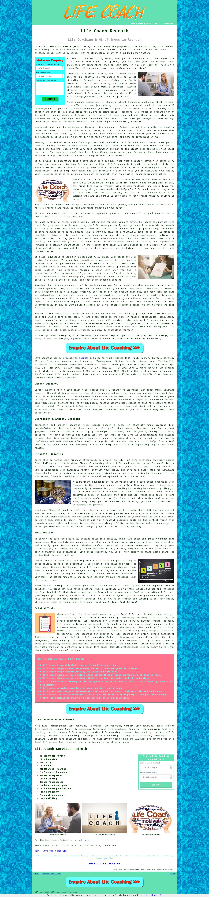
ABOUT (148, 24)
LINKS (140, 24)
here (125, 742)
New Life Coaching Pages (51, 874)
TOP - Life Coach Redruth (51, 851)
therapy (89, 127)
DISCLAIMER (168, 24)
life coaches (93, 93)
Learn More (150, 895)
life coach (89, 68)
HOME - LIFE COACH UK (104, 863)
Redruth (83, 358)
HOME (133, 24)
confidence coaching (103, 644)
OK (161, 895)
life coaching (92, 621)
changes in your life (108, 208)
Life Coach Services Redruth (61, 749)
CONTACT (157, 24)
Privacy (172, 874)
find (44, 726)
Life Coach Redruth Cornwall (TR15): (58, 46)
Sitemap (36, 874)
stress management (162, 634)
